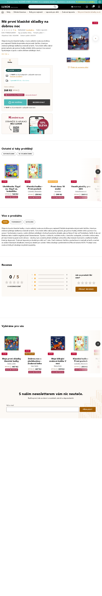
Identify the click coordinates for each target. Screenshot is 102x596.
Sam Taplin (34, 366)
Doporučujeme (8, 154)
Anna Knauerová (80, 191)
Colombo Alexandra (34, 191)
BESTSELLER (30, 354)
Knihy (9, 12)
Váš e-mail (10, 405)
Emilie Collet (11, 363)
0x (15, 30)
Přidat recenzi (86, 289)
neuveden (57, 191)
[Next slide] (95, 38)
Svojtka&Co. (30, 30)
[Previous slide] (60, 38)
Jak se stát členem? (31, 95)
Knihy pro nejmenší (36, 12)
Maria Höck (57, 366)
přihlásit (87, 409)
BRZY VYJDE (53, 181)
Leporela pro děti (52, 12)
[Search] (55, 7)
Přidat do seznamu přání (79, 67)
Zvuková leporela (68, 12)
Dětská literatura (20, 12)
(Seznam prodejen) (16, 76)
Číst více (4, 54)
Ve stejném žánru (25, 154)
